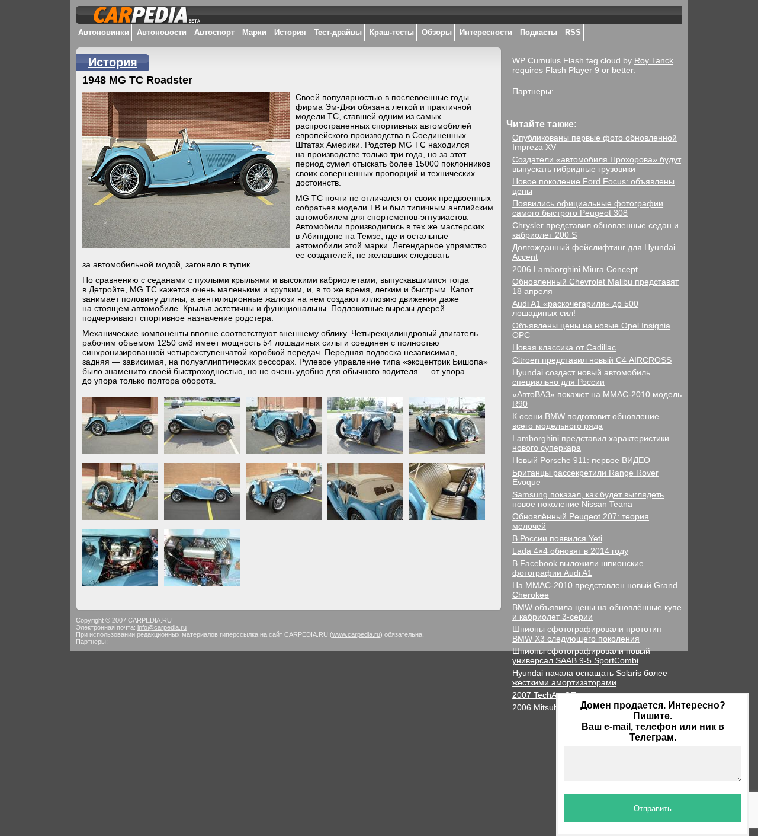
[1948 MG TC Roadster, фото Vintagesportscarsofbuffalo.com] (123, 423)
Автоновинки (103, 32)
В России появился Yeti (557, 538)
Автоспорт (214, 32)
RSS (573, 32)
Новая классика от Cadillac (564, 347)
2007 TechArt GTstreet (554, 695)
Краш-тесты (392, 32)
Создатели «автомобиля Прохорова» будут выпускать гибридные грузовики (596, 164)
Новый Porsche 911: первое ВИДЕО (581, 460)
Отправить (653, 808)
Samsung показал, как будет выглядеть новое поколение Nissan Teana (588, 499)
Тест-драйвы (338, 32)
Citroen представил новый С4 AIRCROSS (592, 360)
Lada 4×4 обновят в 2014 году (570, 551)
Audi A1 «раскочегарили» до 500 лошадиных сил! (575, 308)
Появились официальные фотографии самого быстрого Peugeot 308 (587, 208)
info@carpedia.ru (162, 627)
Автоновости (162, 32)
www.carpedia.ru (356, 634)
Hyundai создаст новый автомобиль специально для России (581, 377)
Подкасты (538, 32)
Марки (254, 32)
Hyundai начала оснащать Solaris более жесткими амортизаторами (589, 677)
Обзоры (437, 32)
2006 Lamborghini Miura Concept (575, 269)
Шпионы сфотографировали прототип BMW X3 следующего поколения (586, 633)
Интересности (486, 32)
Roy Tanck (653, 60)
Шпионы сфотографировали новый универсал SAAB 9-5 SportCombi (581, 655)
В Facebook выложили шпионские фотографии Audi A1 (578, 568)
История (290, 32)
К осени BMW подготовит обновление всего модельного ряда (585, 420)
